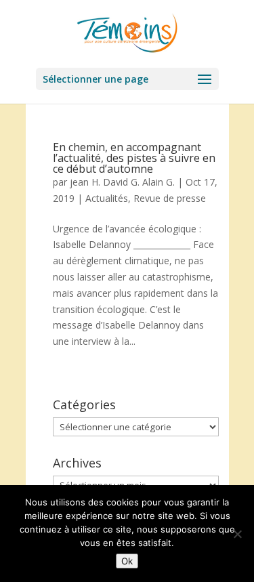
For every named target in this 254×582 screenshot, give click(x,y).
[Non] (237, 534)
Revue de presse (169, 198)
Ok (127, 561)
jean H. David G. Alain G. (122, 181)
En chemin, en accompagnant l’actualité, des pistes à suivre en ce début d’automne (134, 158)
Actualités (106, 198)
